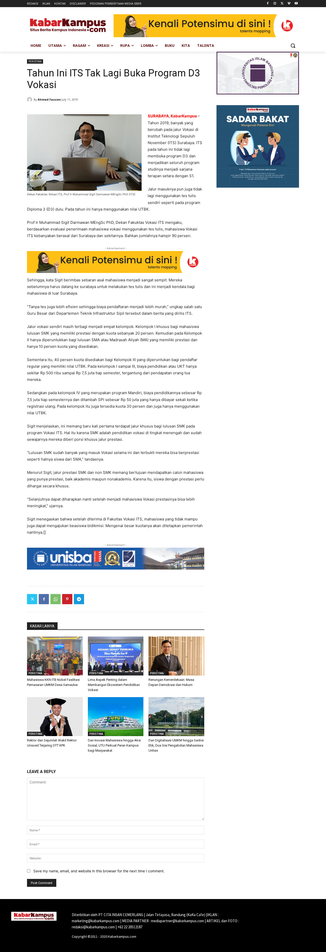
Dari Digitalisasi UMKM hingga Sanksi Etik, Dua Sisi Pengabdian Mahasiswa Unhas (176, 745)
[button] (293, 45)
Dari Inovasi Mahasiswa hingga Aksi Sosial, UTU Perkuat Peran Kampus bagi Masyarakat (114, 745)
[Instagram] (275, 4)
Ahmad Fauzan (49, 99)
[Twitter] (282, 4)
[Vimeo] (289, 4)
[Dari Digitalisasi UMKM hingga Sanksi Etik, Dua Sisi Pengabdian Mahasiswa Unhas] (176, 716)
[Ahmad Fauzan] (30, 99)
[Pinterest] (67, 599)
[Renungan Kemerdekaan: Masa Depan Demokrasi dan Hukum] (176, 656)
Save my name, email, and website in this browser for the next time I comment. (99, 871)
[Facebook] (268, 4)
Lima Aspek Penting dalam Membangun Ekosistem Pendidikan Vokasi (114, 685)
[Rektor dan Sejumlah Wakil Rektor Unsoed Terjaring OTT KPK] (55, 716)
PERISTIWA (35, 61)
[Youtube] (296, 4)
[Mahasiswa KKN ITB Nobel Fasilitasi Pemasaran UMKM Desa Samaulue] (55, 656)
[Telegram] (79, 599)
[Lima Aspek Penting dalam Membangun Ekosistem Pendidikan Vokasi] (116, 656)
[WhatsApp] (55, 599)
